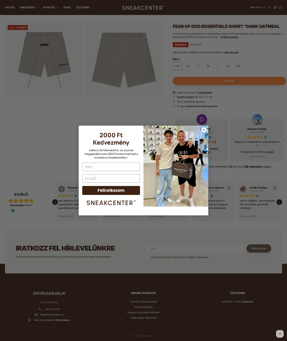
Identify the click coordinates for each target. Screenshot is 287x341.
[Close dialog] (204, 130)
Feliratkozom (111, 190)
